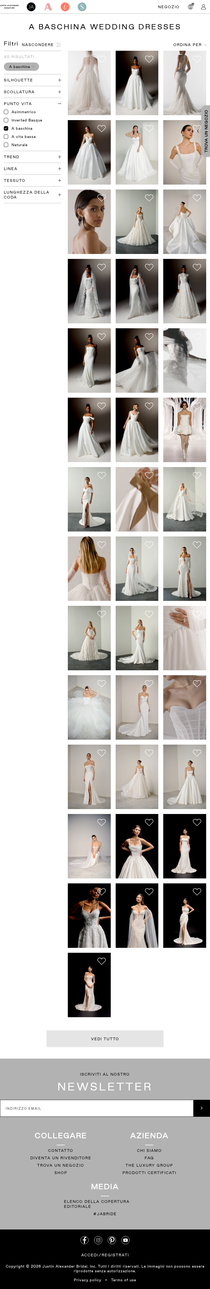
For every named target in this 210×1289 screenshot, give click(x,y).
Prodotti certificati (149, 1173)
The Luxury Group (149, 1165)
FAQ (149, 1158)
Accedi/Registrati (105, 1255)
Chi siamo (149, 1150)
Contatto (60, 1150)
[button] (21, 67)
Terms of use (123, 1280)
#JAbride (105, 1214)
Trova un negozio (60, 1165)
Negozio (169, 7)
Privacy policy (87, 1280)
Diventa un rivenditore (60, 1158)
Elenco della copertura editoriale (97, 1204)
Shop (60, 1173)
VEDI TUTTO (105, 1039)
